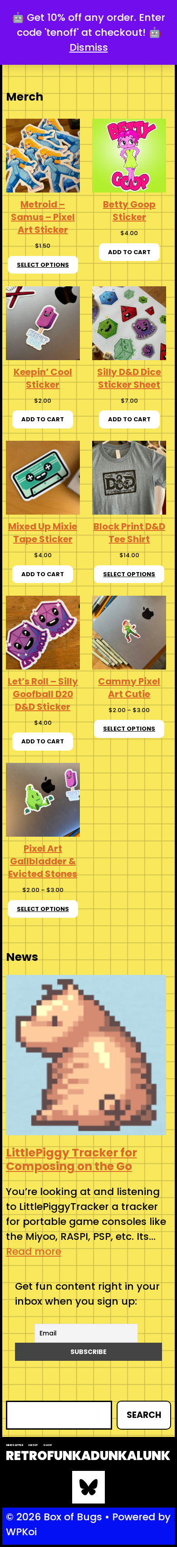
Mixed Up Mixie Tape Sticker (42, 532)
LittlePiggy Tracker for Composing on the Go (71, 1159)
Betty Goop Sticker (129, 210)
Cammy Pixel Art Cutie (129, 687)
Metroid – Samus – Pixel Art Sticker (43, 217)
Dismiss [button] (88, 47)
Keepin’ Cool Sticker (43, 378)
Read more (33, 1251)
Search (144, 1415)
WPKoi (21, 1532)
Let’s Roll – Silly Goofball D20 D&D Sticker (43, 694)
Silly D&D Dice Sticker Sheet (129, 378)
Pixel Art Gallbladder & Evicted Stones (42, 861)
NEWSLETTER (14, 1445)
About (33, 1445)
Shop (47, 1445)
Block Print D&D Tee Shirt (129, 532)
